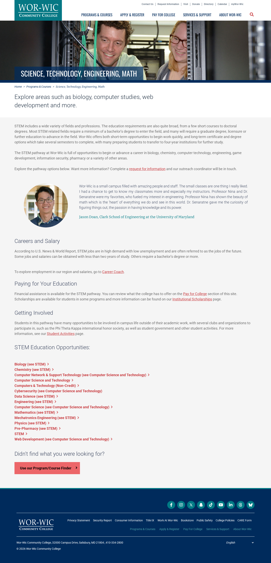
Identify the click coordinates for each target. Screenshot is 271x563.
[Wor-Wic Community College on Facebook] (171, 505)
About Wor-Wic (230, 14)
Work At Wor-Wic (168, 520)
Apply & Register (132, 14)
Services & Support (197, 14)
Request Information (168, 4)
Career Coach (113, 272)
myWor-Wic (237, 4)
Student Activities (61, 334)
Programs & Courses (96, 14)
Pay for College (195, 294)
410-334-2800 (114, 542)
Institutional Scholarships (192, 299)
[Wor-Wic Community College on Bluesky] (251, 505)
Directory (208, 4)
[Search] (251, 16)
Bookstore (187, 520)
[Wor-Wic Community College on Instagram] (181, 505)
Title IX (150, 520)
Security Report (102, 520)
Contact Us (147, 4)
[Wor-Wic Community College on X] (191, 505)
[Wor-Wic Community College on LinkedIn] (231, 505)
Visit (185, 4)
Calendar (222, 4)
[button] (252, 15)
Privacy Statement (78, 520)
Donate (196, 4)
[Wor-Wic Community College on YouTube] (221, 505)
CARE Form (244, 520)
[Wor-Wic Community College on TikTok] (211, 505)
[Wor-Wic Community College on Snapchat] (201, 505)
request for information (147, 169)
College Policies (225, 520)
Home (18, 86)
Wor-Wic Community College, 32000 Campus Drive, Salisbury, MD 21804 (60, 542)
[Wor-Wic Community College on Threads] (241, 505)
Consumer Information (129, 520)
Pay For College (163, 14)
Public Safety (205, 520)
